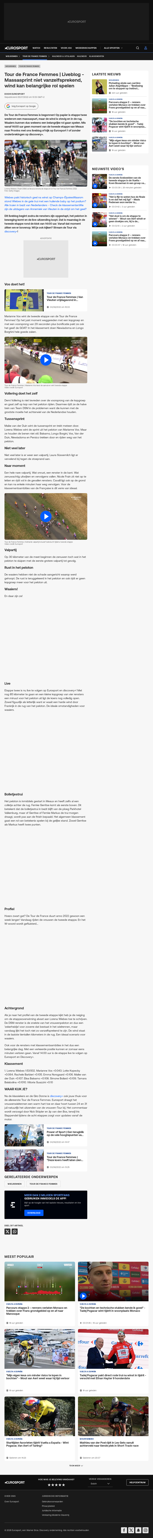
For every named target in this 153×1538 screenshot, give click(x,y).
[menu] (137, 47)
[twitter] (131, 1530)
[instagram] (146, 1530)
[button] (45, 360)
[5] (63, 1485)
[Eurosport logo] (16, 48)
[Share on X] (7, 1232)
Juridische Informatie (52, 1510)
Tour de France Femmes (29, 66)
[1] (49, 1485)
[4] (60, 1485)
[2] (53, 1485)
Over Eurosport (11, 1501)
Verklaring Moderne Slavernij (55, 1515)
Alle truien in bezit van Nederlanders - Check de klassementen (41, 205)
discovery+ (10, 231)
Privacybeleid (48, 1506)
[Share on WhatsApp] (15, 1232)
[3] (56, 1485)
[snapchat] (138, 1530)
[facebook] (124, 1530)
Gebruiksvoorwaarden (52, 1501)
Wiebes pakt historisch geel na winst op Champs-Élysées (38, 197)
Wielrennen (11, 66)
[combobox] (100, 1484)
